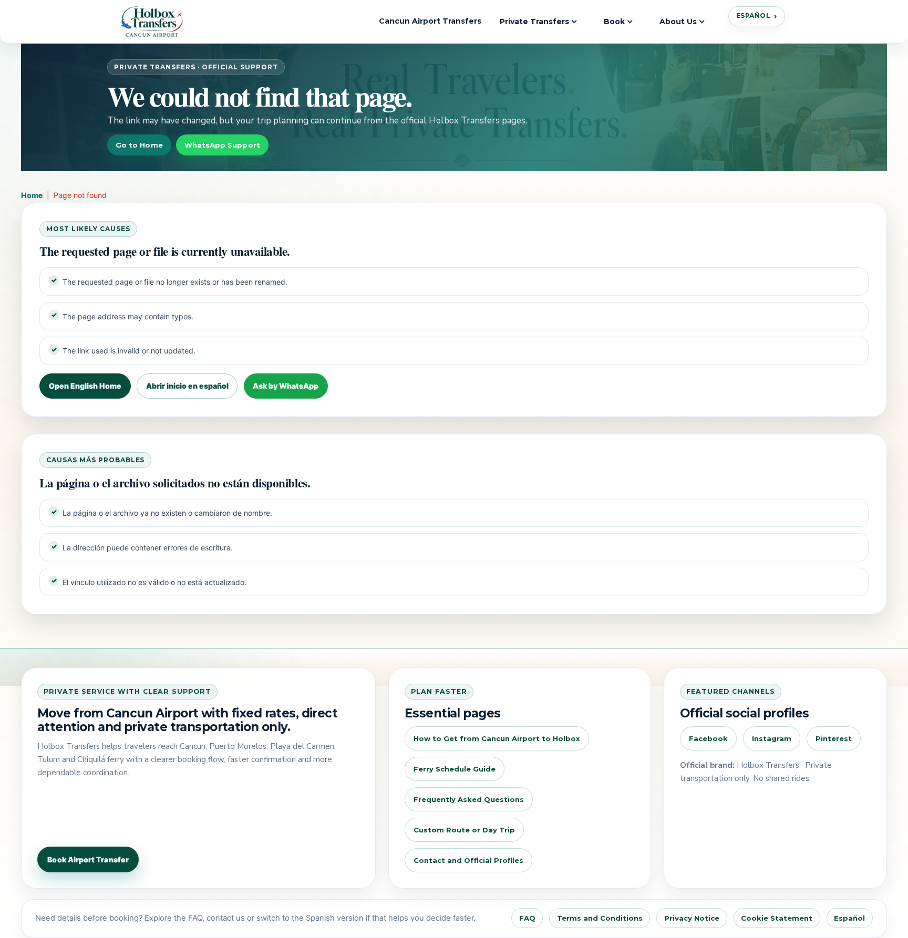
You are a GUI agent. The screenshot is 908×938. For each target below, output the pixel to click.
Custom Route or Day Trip (464, 830)
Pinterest (834, 738)
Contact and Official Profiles (468, 860)
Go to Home (139, 145)
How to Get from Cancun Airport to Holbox (497, 738)
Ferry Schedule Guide (455, 769)
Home (32, 195)
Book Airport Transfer (87, 859)
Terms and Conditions (600, 918)
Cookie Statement (776, 918)
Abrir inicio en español (187, 385)
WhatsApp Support (222, 145)
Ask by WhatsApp (285, 385)
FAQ (527, 918)
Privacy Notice (691, 918)
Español (753, 15)
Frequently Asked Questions (469, 799)
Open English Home (85, 385)
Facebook (708, 738)
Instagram (771, 738)
